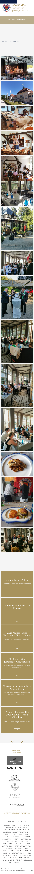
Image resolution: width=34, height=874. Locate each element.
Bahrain (20, 826)
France (17, 836)
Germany (9, 838)
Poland (12, 850)
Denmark (8, 834)
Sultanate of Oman (25, 855)
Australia (7, 826)
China (27, 829)
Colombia (8, 831)
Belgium (26, 826)
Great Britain (17, 838)
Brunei (20, 827)
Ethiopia (5, 836)
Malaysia (27, 845)
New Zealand (18, 848)
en (31, 2)
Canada (21, 829)
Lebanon (10, 843)
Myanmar (22, 847)
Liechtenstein (19, 843)
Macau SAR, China (18, 845)
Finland (11, 836)
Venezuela (17, 862)
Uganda (4, 861)
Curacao (21, 833)
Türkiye (23, 859)
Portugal (19, 850)
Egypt (27, 834)
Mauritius (9, 847)
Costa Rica (25, 831)
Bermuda (8, 827)
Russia (28, 852)
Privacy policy (10, 872)
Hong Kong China (7, 840)
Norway (26, 848)
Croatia (14, 833)
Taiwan (20, 857)
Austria (14, 826)
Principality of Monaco (17, 852)
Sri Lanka (15, 855)
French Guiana (25, 836)
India (22, 840)
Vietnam (24, 862)
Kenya (21, 841)
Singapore (15, 854)
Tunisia (17, 859)
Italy (12, 841)
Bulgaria (25, 827)
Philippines (5, 850)
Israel (7, 841)
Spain (9, 855)
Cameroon (14, 829)
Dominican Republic (18, 834)
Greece (25, 838)
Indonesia (28, 840)
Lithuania (27, 843)
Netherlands (9, 848)
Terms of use (15, 813)
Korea (27, 841)
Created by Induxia (26, 813)
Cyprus (27, 833)
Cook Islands (17, 831)
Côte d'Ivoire (7, 833)
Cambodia (7, 829)
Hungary (16, 840)
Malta (3, 847)
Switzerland (13, 857)
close (32, 870)
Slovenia (22, 854)
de (28, 2)
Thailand (11, 859)
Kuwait (5, 843)
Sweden (5, 857)
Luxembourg (8, 845)
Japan (16, 841)
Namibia (29, 847)
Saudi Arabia (7, 854)
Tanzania (26, 857)
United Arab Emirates (14, 861)
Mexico (16, 847)
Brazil (14, 827)
